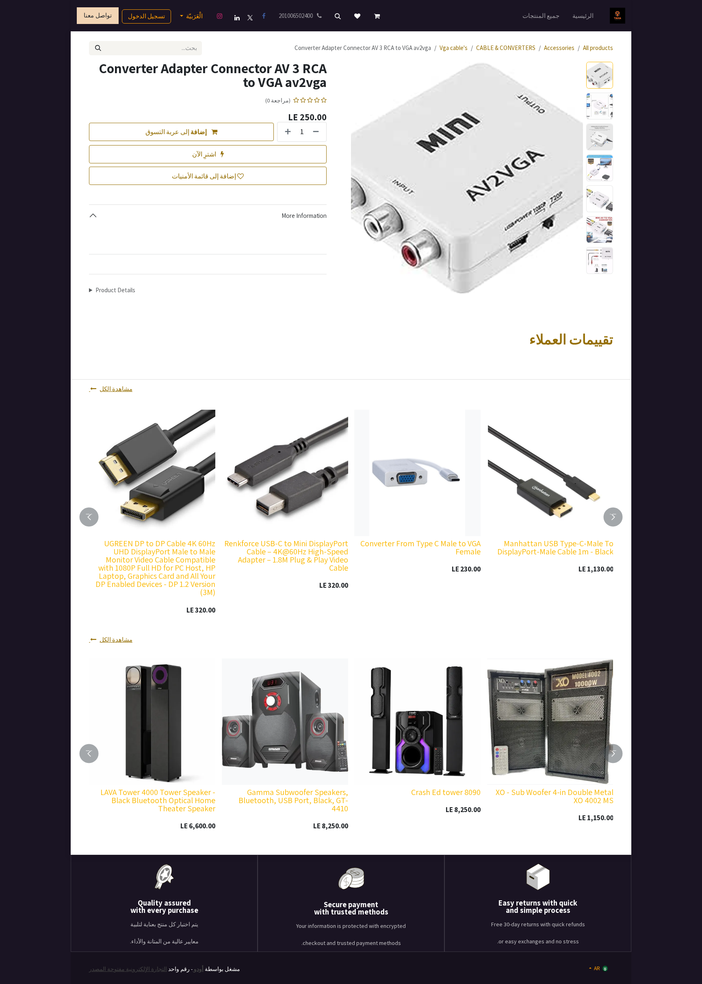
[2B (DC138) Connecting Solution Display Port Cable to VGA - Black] (497, 473)
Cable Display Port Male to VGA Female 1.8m (243, 547)
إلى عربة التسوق (176, 132)
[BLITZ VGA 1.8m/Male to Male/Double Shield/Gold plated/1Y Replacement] (99, 473)
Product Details (115, 290)
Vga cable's (454, 48)
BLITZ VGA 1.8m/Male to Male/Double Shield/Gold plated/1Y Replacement (102, 551)
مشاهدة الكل (116, 389)
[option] (298, 516)
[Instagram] (220, 16)
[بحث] (98, 48)
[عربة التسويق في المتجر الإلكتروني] (377, 16)
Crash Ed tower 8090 (446, 792)
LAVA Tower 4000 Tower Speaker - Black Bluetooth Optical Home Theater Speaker (157, 800)
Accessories (559, 48)
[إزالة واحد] (317, 131)
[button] (338, 16)
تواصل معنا (98, 15)
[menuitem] (583, 15)
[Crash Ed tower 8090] (417, 721)
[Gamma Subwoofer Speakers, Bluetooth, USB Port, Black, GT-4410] (285, 721)
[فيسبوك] (264, 16)
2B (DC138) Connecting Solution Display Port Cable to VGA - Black (504, 547)
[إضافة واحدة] (286, 131)
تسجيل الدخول (146, 16)
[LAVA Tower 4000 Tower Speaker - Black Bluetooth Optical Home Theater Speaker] (152, 721)
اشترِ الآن (204, 154)
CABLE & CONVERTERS (505, 48)
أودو (198, 969)
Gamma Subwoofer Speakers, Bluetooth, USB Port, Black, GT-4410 (293, 800)
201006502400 (296, 16)
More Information (304, 215)
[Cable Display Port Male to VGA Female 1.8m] (232, 473)
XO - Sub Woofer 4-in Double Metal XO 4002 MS (554, 796)
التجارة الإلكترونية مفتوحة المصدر (128, 969)
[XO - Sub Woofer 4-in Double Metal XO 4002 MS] (550, 721)
